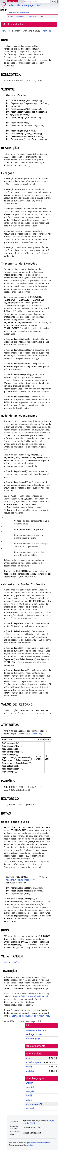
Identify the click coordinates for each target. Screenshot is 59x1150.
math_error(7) (11, 962)
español (29, 1087)
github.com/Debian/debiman (38, 1143)
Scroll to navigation (13, 24)
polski (28, 1100)
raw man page (32, 1038)
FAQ (39, 5)
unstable (29, 1071)
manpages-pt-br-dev (23, 16)
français (29, 1091)
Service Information (19, 12)
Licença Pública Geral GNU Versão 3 (31, 996)
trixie (11, 16)
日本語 (28, 1095)
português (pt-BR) (34, 1104)
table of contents (35, 1046)
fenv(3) (6, 31)
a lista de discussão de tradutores (29, 1016)
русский (29, 1108)
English (29, 1082)
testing (29, 1066)
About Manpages (26, 5)
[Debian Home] (3, 6)
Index (11, 5)
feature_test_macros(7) (19, 880)
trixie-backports (33, 1062)
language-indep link (35, 1030)
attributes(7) (36, 733)
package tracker (33, 1034)
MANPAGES (12, 1)
